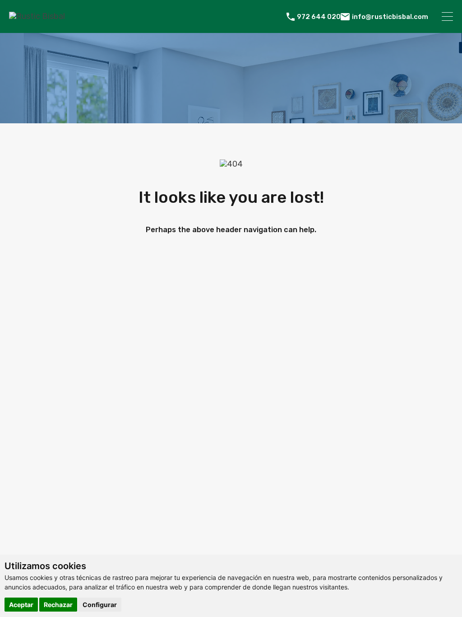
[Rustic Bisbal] (37, 16)
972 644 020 (319, 17)
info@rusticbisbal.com (390, 17)
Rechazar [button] (58, 604)
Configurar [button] (100, 604)
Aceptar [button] (21, 604)
